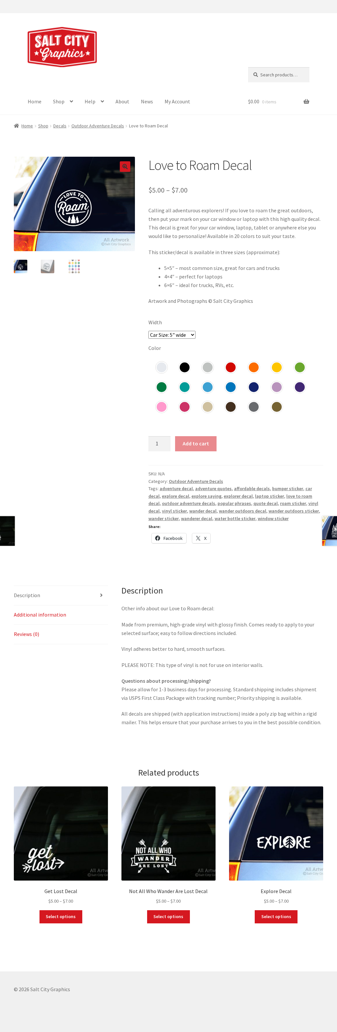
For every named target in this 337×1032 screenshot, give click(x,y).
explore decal (175, 496)
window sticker (273, 518)
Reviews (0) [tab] (26, 634)
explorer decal (238, 496)
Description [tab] (27, 595)
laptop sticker (269, 496)
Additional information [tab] (40, 614)
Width (155, 322)
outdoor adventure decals (188, 503)
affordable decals (252, 488)
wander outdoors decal (242, 511)
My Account (177, 101)
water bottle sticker (235, 518)
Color (154, 348)
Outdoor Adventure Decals (97, 126)
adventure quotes (213, 488)
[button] (125, 166)
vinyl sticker (174, 511)
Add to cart (196, 443)
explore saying (206, 496)
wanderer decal (196, 518)
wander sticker (163, 518)
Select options (61, 916)
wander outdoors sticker (294, 511)
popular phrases (234, 503)
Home (34, 101)
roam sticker (293, 503)
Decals (59, 126)
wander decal (203, 511)
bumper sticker (287, 488)
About (122, 101)
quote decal (265, 503)
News (147, 101)
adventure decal (176, 488)
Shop (59, 101)
